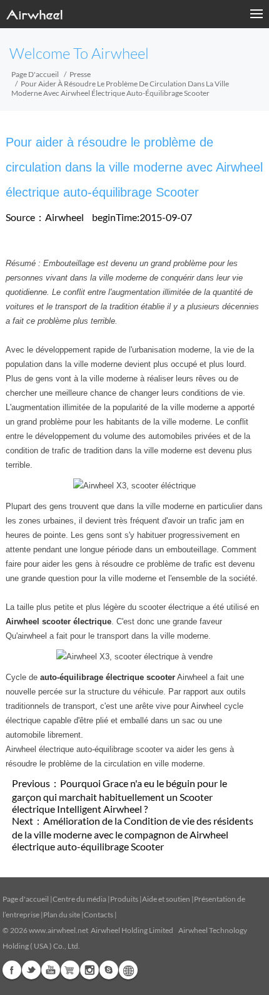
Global (128, 970)
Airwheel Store (70, 970)
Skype (108, 970)
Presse (80, 74)
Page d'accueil (35, 74)
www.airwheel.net (58, 930)
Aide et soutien (166, 899)
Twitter (31, 970)
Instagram (89, 970)
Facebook (12, 970)
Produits (124, 899)
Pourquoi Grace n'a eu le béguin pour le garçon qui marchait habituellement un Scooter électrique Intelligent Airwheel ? (119, 796)
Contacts (98, 914)
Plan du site (61, 914)
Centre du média (79, 899)
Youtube (50, 970)
